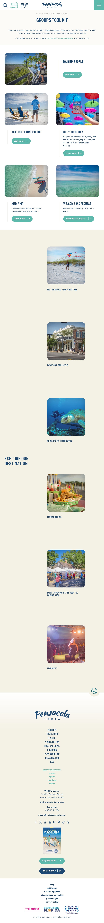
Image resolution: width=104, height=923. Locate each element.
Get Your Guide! (73, 132)
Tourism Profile (73, 62)
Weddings (52, 780)
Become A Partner (52, 891)
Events (52, 738)
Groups (52, 773)
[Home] (52, 5)
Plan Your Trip (52, 753)
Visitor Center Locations (52, 802)
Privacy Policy (52, 902)
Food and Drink (52, 745)
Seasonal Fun (52, 757)
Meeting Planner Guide (26, 132)
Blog (52, 761)
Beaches (52, 730)
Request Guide (49, 861)
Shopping (52, 750)
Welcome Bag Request (77, 204)
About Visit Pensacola (52, 769)
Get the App (52, 888)
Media (52, 783)
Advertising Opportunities (52, 895)
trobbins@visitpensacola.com (60, 38)
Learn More (71, 153)
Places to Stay (52, 742)
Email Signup (49, 871)
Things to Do (52, 734)
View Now (69, 74)
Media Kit (17, 204)
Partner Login (52, 898)
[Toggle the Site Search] (5, 5)
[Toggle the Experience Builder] (14, 5)
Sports (52, 776)
